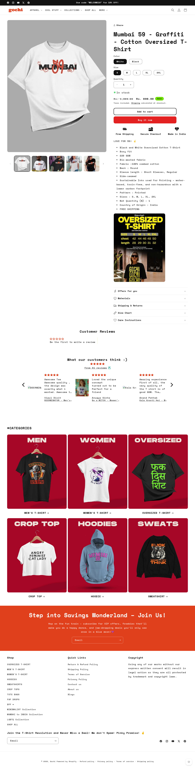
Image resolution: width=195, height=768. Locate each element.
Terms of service (125, 761)
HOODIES (12, 679)
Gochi (53, 761)
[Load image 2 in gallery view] (40, 164)
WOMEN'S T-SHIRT (95, 512)
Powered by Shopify (67, 761)
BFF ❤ (10, 704)
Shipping (135, 103)
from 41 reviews (95, 368)
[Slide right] (103, 164)
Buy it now (145, 120)
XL (147, 72)
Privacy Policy (77, 679)
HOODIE (96, 596)
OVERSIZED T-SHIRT (156, 512)
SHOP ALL (12, 724)
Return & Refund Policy (83, 664)
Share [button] (119, 25)
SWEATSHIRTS (14, 684)
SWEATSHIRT (156, 596)
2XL (159, 72)
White (120, 61)
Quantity (118, 79)
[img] (97, 364)
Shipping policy (145, 761)
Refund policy (87, 761)
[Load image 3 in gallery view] (57, 164)
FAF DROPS (13, 699)
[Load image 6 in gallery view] (92, 164)
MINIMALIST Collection (21, 709)
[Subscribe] (120, 640)
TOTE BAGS (13, 694)
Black (135, 61)
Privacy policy (105, 761)
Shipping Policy (78, 669)
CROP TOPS (13, 689)
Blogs (71, 694)
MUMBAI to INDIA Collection (25, 714)
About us (73, 689)
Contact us (75, 684)
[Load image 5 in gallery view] (74, 164)
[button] (35, 10)
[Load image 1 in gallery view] (22, 164)
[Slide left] (10, 164)
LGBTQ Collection (18, 719)
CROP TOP (35, 596)
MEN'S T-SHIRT (35, 512)
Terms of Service (79, 674)
